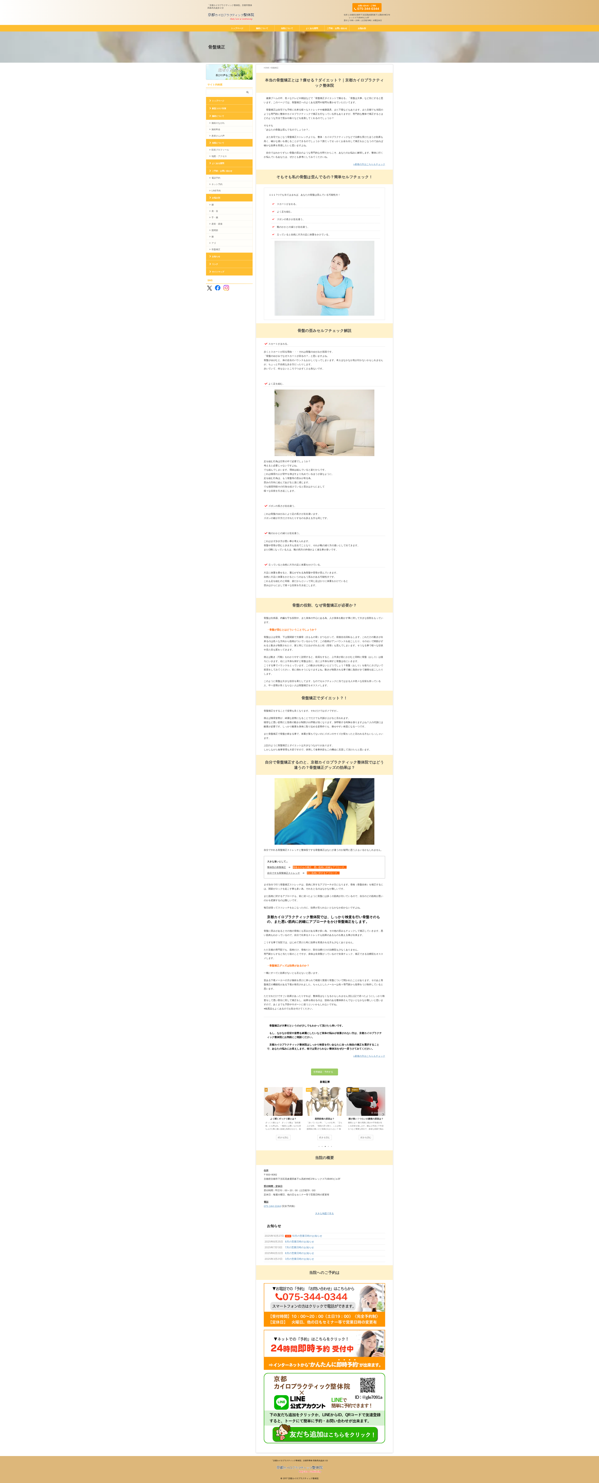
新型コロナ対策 (219, 108)
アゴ (214, 243)
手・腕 (215, 217)
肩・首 (215, 211)
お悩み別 (362, 28)
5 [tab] (331, 1146)
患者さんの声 (218, 135)
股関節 (215, 230)
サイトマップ (218, 271)
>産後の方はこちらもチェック (369, 164)
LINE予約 (216, 190)
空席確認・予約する (323, 1071)
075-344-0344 (272, 1206)
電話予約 (216, 177)
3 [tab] (325, 1146)
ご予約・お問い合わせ (337, 28)
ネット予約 (217, 184)
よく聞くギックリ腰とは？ (325, 1118)
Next (382, 1114)
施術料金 (216, 129)
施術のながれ (218, 123)
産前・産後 (217, 223)
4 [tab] (328, 1146)
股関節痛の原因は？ (366, 1118)
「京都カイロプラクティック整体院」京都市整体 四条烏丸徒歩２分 (299, 1460)
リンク (215, 264)
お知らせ (216, 256)
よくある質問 (312, 28)
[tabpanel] (283, 1115)
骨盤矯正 (216, 249)
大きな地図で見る (324, 1213)
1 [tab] (319, 1146)
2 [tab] (322, 1146)
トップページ (237, 28)
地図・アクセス (219, 156)
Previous (267, 1114)
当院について (287, 28)
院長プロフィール (220, 149)
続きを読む (283, 1137)
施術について (262, 28)
